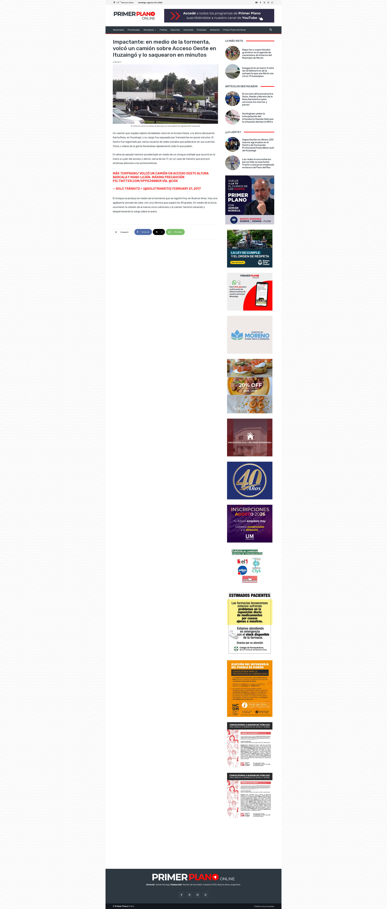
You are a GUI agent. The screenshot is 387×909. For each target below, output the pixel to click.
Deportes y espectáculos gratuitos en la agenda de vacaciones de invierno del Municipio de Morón (257, 53)
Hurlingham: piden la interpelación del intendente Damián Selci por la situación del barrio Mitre (258, 117)
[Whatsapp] (272, 3)
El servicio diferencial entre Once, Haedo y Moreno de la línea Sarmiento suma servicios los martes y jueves (257, 99)
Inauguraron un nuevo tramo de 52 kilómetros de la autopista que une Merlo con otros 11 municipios (258, 72)
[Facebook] (260, 3)
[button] (270, 30)
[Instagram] (268, 3)
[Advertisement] (249, 843)
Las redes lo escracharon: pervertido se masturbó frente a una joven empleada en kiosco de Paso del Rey (258, 163)
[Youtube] (257, 3)
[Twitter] (264, 3)
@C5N (173, 181)
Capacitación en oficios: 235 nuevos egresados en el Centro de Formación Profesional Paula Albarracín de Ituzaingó (258, 145)
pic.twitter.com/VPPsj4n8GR (137, 181)
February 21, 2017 (186, 188)
